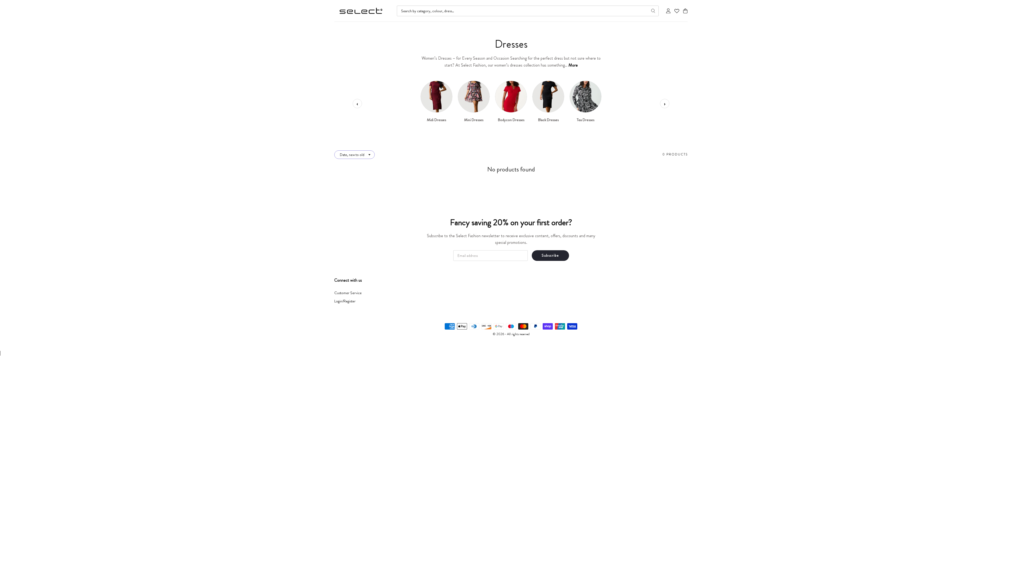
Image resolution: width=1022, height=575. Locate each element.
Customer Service (348, 292)
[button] (685, 11)
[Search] (653, 11)
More (573, 65)
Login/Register (345, 301)
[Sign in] (668, 11)
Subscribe (550, 255)
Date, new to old (352, 154)
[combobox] (527, 11)
